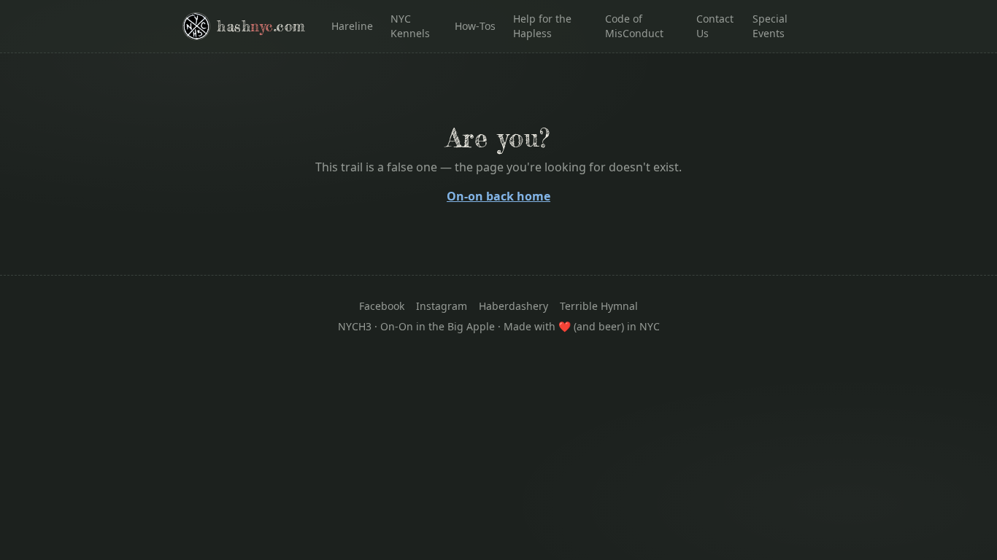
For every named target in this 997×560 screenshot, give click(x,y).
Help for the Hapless (542, 26)
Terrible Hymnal (599, 306)
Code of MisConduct (634, 26)
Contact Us (715, 26)
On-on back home (498, 196)
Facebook (381, 306)
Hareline (352, 26)
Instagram (441, 306)
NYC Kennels (410, 26)
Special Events (770, 26)
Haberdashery (513, 306)
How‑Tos (475, 26)
